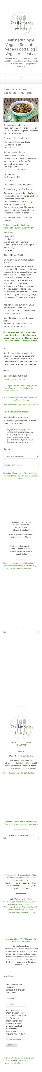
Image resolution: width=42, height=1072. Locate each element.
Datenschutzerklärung (15, 1039)
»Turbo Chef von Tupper (14, 379)
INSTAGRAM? (21, 745)
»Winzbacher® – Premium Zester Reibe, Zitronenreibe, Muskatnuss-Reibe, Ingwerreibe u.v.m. (21, 877)
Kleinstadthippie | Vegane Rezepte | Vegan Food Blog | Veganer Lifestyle (21, 47)
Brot (21, 133)
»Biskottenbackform (23, 763)
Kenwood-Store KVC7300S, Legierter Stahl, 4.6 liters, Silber (21, 940)
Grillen (34, 386)
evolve (6, 1060)
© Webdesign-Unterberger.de (21, 1058)
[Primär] (21, 78)
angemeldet (17, 421)
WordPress (18, 1063)
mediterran (14, 390)
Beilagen (28, 386)
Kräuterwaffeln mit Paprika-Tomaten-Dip (20, 404)
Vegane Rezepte (9, 388)
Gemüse (6, 390)
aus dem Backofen (26, 388)
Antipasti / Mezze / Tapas (16, 386)
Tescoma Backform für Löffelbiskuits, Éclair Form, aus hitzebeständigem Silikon (21, 823)
